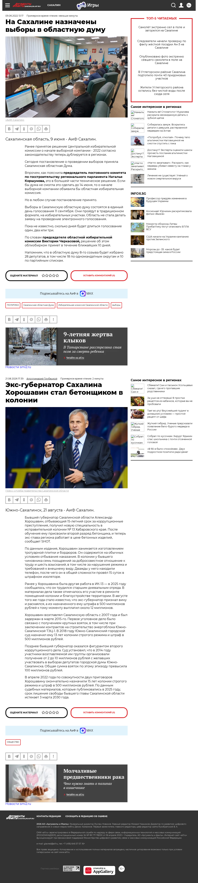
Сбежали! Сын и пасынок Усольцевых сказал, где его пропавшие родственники (170, 388)
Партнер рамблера (50, 868)
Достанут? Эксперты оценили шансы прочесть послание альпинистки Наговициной (169, 153)
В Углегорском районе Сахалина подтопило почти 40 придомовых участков (162, 75)
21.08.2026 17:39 (14, 378)
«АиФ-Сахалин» (14, 119)
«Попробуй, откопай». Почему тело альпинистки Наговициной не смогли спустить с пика (168, 140)
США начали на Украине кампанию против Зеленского (167, 238)
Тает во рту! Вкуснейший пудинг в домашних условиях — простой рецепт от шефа (168, 413)
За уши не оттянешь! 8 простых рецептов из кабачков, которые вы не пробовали (169, 401)
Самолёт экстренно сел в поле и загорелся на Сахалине (161, 29)
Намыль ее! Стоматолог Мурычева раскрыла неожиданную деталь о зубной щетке (168, 114)
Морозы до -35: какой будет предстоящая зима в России (163, 250)
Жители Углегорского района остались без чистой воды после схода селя (161, 91)
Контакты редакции (49, 816)
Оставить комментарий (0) (99, 275)
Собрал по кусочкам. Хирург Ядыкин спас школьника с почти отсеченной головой (169, 439)
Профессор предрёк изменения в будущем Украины (166, 200)
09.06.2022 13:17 (14, 15)
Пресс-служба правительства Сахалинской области (37, 490)
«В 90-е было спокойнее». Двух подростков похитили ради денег (167, 450)
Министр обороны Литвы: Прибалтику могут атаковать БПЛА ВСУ (167, 227)
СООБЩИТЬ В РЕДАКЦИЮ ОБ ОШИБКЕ (86, 816)
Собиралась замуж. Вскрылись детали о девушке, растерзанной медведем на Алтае (167, 127)
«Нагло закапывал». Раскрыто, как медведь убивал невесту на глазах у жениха (169, 165)
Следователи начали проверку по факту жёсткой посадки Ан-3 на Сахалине (161, 44)
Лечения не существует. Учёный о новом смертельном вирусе (167, 177)
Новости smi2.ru (18, 367)
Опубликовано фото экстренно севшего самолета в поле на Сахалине (161, 60)
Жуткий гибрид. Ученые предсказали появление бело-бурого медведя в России (169, 426)
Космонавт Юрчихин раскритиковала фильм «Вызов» (169, 212)
